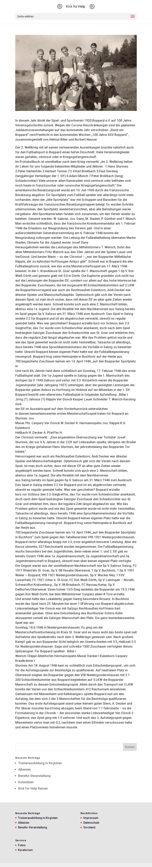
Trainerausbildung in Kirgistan (40, 763)
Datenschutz (91, 822)
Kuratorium (25, 850)
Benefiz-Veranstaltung (34, 776)
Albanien (24, 769)
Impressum (90, 817)
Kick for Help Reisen (33, 788)
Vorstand (89, 827)
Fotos (22, 845)
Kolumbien (26, 782)
